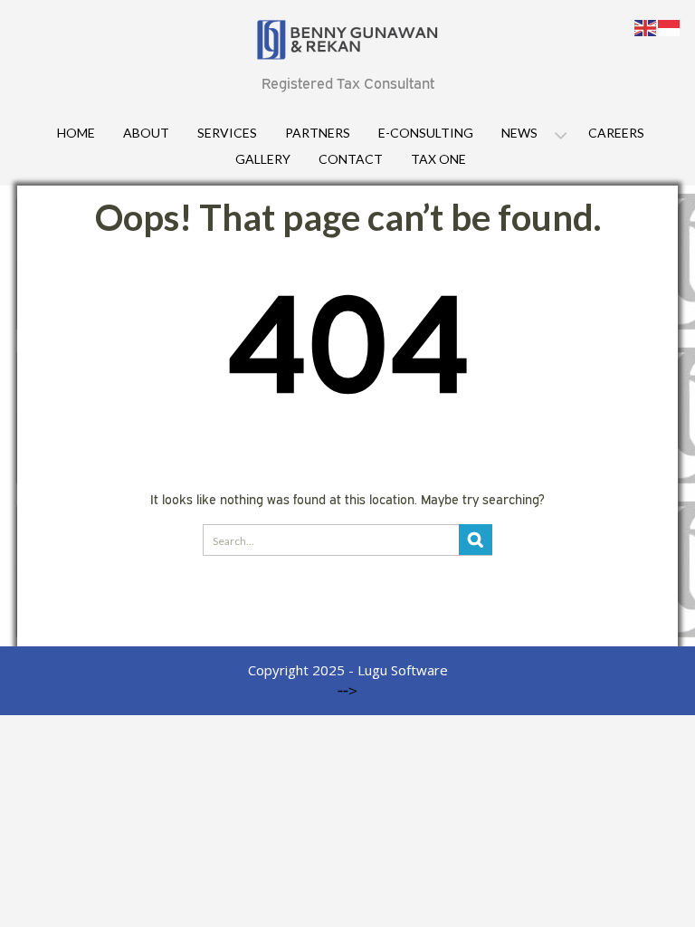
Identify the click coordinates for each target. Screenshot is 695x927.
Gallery (262, 159)
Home (76, 132)
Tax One (438, 159)
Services (227, 132)
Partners (317, 132)
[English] (646, 26)
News (519, 132)
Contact (351, 159)
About (146, 132)
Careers (616, 132)
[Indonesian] (669, 26)
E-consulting (425, 132)
